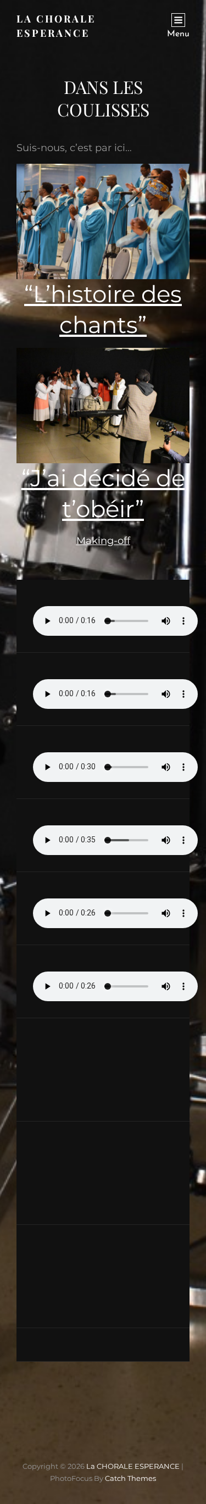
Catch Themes (130, 1478)
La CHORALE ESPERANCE (133, 1466)
